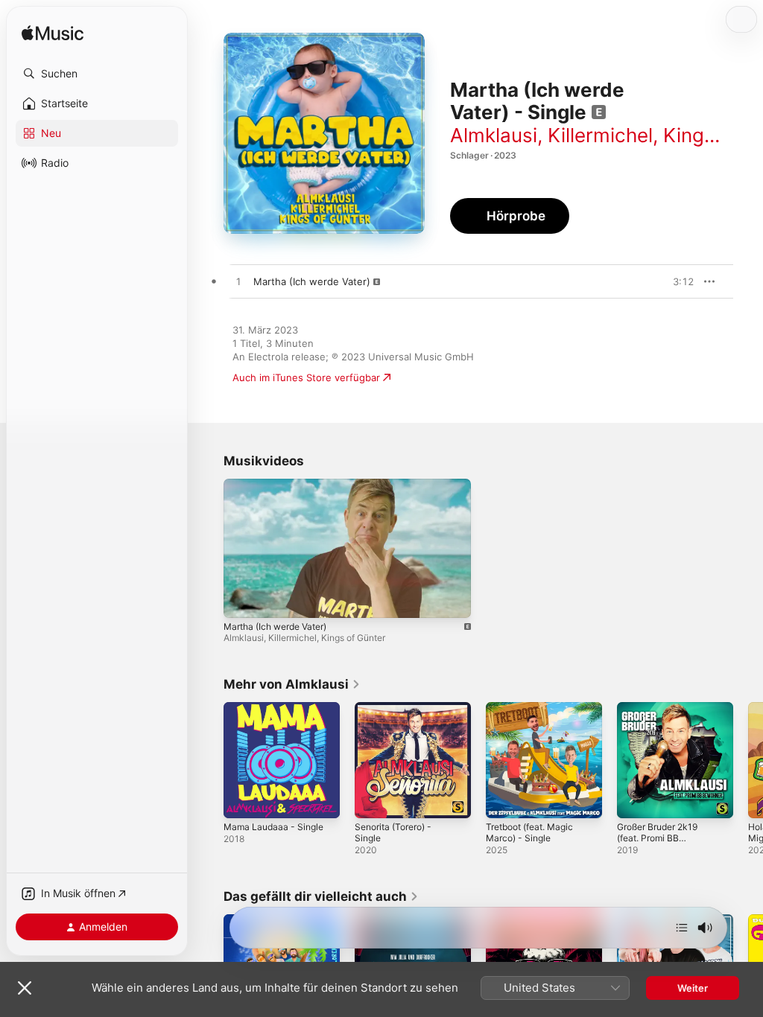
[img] (52, 33)
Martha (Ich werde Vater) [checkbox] (311, 281)
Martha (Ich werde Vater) (275, 626)
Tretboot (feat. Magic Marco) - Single (529, 832)
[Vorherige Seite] (208, 760)
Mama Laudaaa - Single (273, 826)
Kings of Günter (353, 637)
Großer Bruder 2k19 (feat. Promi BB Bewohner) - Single (657, 838)
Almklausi (493, 135)
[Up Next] (682, 927)
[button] (96, 73)
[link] (292, 684)
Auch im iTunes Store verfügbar (306, 377)
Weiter (692, 988)
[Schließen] (24, 988)
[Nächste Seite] (748, 760)
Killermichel (600, 135)
